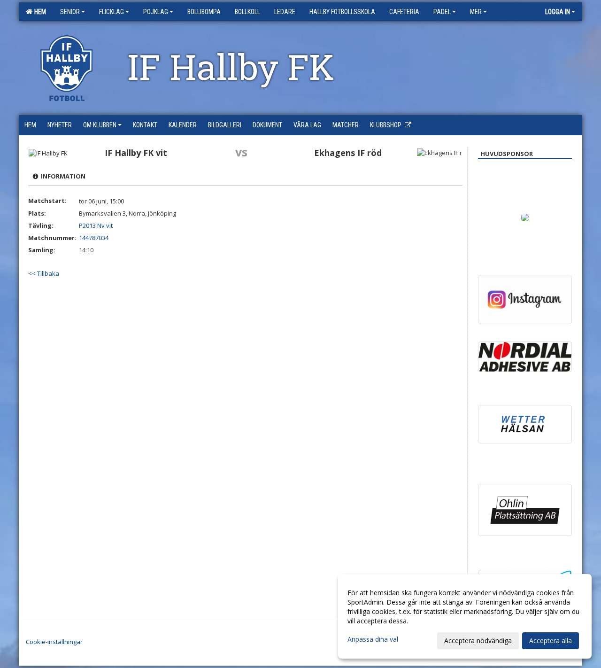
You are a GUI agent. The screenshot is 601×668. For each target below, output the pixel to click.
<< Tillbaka (43, 273)
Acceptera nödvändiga (478, 640)
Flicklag (111, 12)
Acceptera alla (550, 640)
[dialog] (465, 616)
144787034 (93, 237)
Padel (442, 12)
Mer (476, 12)
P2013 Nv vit (96, 225)
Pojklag (155, 12)
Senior (70, 12)
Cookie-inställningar (54, 641)
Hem (38, 12)
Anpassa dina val (372, 639)
